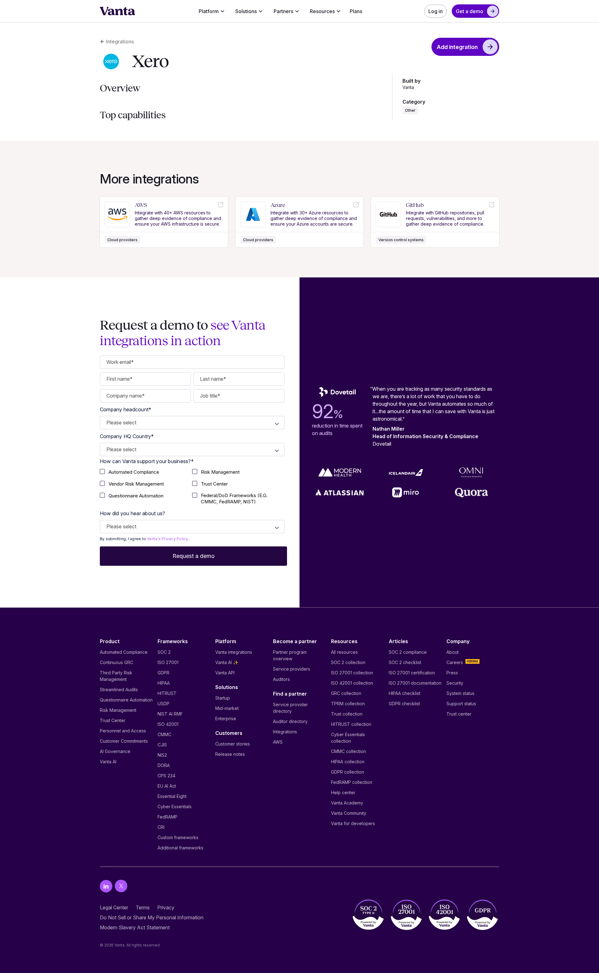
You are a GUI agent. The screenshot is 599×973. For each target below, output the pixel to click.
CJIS (162, 744)
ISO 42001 (168, 724)
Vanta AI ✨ (226, 662)
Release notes (230, 754)
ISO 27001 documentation (415, 683)
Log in (435, 11)
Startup (222, 698)
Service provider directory (290, 708)
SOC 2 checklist (405, 662)
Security (454, 683)
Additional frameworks (180, 847)
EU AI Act (167, 786)
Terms (143, 907)
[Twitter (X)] (121, 886)
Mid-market (227, 708)
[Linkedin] (106, 886)
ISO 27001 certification (412, 672)
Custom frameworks (178, 837)
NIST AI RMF (170, 713)
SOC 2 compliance (408, 652)
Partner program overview (290, 655)
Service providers (291, 669)
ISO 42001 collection (352, 683)
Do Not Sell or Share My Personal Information (151, 917)
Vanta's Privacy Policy (167, 538)
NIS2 (162, 755)
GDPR (163, 672)
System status (460, 693)
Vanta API (225, 672)
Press (452, 672)
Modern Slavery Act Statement (135, 927)
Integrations (285, 731)
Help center (343, 792)
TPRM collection (348, 703)
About (452, 652)
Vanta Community (348, 813)
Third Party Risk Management (116, 676)
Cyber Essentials (175, 806)
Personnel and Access (123, 730)
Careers (454, 662)
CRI (161, 827)
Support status (461, 703)
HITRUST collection (351, 724)
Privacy (165, 907)
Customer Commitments (124, 741)
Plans (356, 11)
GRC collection (346, 693)
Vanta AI (108, 761)
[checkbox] (146, 473)
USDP (163, 703)
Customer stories (232, 743)
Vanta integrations (233, 652)
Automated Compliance (124, 652)
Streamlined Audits (119, 689)
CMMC (164, 734)
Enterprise (225, 718)
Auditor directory (290, 721)
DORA (164, 765)
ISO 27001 (168, 662)
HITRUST (167, 693)
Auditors (281, 679)
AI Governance (115, 751)
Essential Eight (172, 796)
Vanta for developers (353, 823)
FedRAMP (168, 816)
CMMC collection (348, 751)
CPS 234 (166, 775)
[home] (117, 11)
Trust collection (347, 713)
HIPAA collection (347, 761)
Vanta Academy (347, 802)
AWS (278, 742)
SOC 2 (164, 652)
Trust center (458, 713)
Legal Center (114, 907)
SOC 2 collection (348, 662)
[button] (212, 11)
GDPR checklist (404, 703)
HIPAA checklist (404, 693)
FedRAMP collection (351, 782)
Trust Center (112, 720)
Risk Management (118, 710)
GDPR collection (347, 772)
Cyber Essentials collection (348, 738)
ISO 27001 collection (352, 672)
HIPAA (164, 683)
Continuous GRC (116, 662)
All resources (344, 652)
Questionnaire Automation (126, 699)
